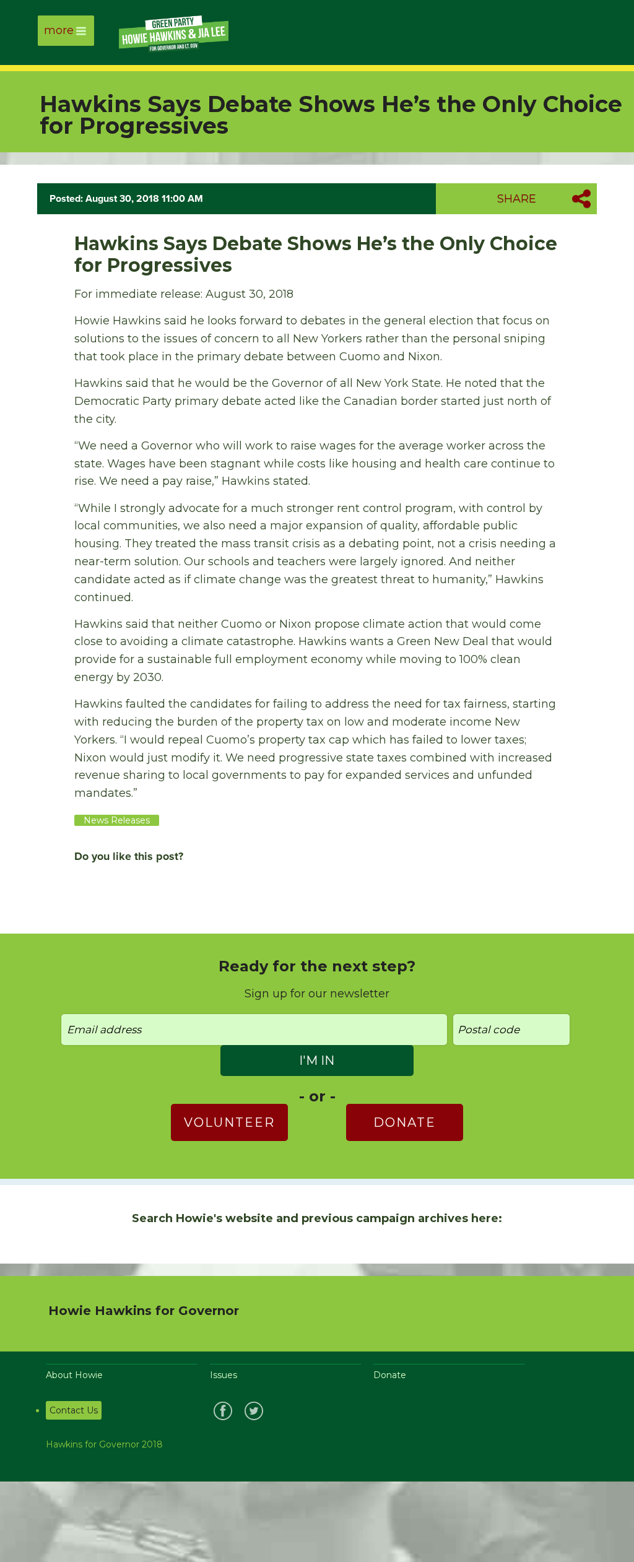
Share (516, 199)
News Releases (117, 820)
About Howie (74, 1375)
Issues (223, 1375)
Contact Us (74, 1410)
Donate (404, 1122)
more (59, 30)
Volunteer (229, 1122)
